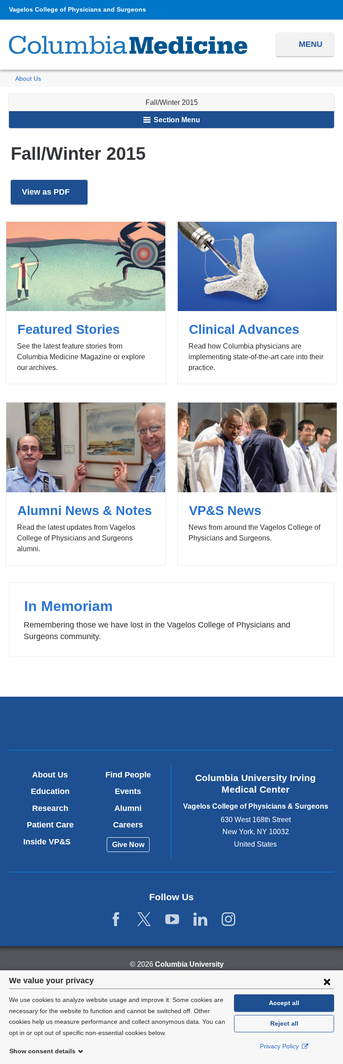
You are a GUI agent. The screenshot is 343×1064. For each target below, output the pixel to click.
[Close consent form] (327, 981)
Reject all (284, 1023)
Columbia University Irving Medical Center (65, 723)
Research (50, 808)
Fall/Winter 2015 (172, 102)
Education (50, 791)
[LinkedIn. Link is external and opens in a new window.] (200, 919)
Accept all (284, 1002)
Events (128, 791)
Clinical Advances (257, 303)
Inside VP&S (50, 841)
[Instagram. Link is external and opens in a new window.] (228, 919)
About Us (28, 78)
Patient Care (50, 824)
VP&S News (257, 484)
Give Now (128, 844)
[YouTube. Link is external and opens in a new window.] (172, 919)
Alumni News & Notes (85, 484)
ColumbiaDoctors (277, 723)
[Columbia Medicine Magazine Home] (128, 45)
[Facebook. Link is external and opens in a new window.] (116, 919)
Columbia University (189, 964)
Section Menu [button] (176, 120)
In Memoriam (171, 620)
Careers (128, 824)
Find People (128, 774)
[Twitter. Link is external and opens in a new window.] (144, 919)
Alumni (128, 808)
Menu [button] (310, 44)
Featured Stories (85, 303)
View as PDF (55, 196)
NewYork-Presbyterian (171, 724)
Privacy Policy (280, 1046)
